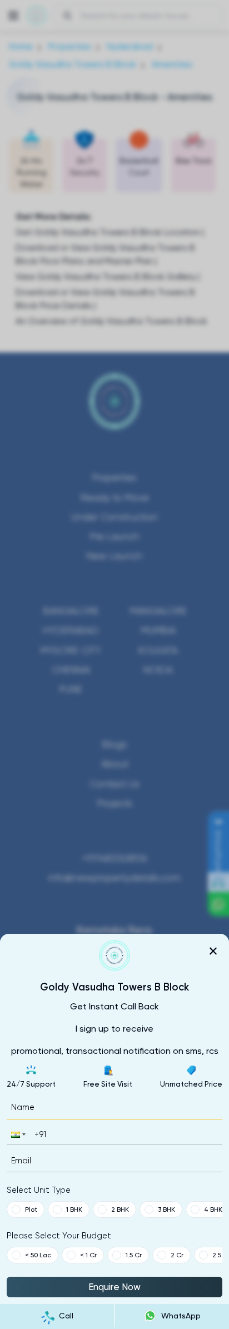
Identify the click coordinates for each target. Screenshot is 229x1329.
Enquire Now (114, 1286)
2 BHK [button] (120, 1209)
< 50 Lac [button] (38, 1255)
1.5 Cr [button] (134, 1255)
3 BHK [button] (166, 1209)
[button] (17, 1134)
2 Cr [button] (177, 1255)
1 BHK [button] (74, 1209)
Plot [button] (31, 1209)
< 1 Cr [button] (88, 1255)
